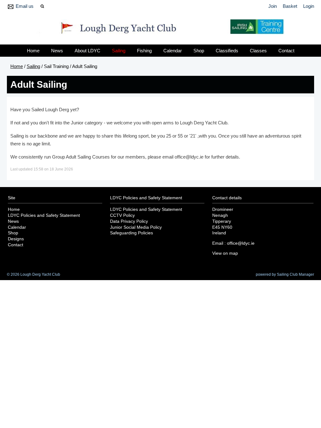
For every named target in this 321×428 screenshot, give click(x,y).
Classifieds (227, 50)
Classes (258, 50)
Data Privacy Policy (129, 221)
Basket (290, 6)
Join (272, 6)
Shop (198, 50)
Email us (25, 6)
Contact (286, 50)
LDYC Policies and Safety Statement (44, 215)
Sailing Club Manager (295, 274)
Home (33, 50)
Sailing (118, 50)
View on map (225, 253)
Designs (16, 239)
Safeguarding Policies (131, 233)
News (57, 50)
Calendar (172, 50)
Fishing (144, 50)
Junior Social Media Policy (136, 227)
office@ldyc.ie (241, 243)
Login (308, 6)
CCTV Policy (122, 215)
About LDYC (87, 50)
